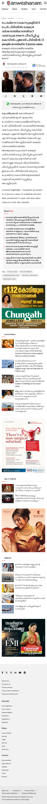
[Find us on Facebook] (2, 672)
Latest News (6, 733)
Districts (11, 18)
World (24, 9)
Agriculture (6, 763)
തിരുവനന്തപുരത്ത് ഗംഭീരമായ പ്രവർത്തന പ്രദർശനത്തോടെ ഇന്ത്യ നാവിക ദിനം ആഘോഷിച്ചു (30, 577)
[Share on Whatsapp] (6, 96)
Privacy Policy (7, 687)
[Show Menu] (3, 3)
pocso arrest (26, 272)
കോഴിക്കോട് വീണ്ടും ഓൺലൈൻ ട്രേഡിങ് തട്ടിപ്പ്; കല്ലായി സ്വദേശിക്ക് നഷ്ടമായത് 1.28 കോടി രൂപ (22, 240)
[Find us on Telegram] (25, 672)
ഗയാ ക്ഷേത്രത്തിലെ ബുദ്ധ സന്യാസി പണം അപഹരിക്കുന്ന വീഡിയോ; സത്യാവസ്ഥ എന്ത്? (28, 487)
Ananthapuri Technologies (21, 799)
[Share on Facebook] (15, 96)
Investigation (7, 706)
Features (5, 716)
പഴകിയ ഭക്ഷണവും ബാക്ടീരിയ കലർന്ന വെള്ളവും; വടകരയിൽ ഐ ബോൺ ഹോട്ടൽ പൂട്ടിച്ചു (22, 231)
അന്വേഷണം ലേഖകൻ (16, 64)
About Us (5, 681)
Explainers (6, 719)
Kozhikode (19, 18)
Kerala (5, 9)
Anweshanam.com (11, 275)
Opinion (5, 722)
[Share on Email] (41, 96)
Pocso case (12, 272)
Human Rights (7, 712)
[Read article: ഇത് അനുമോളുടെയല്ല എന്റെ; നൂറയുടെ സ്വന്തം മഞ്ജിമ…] (8, 567)
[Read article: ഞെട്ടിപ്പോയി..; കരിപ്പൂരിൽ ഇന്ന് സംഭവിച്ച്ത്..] (8, 609)
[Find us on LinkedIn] (15, 672)
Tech (4, 773)
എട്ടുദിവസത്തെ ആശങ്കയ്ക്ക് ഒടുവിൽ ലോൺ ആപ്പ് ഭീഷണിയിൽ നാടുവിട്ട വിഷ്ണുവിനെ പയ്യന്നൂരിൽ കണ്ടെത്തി (23, 260)
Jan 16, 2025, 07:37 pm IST (16, 67)
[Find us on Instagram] (11, 672)
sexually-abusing (29, 275)
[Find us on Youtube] (20, 672)
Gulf (34, 9)
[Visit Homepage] (24, 3)
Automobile (6, 760)
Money (4, 776)
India (14, 9)
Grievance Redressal (10, 694)
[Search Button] (45, 3)
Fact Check (6, 709)
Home (4, 18)
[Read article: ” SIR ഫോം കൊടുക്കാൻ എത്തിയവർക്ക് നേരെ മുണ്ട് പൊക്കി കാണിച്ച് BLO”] (8, 598)
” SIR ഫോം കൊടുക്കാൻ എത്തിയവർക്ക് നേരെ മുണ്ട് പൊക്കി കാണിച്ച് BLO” (30, 598)
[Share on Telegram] (32, 96)
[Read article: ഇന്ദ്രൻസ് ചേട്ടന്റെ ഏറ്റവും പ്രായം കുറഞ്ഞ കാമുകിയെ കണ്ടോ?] (8, 588)
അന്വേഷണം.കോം (9, 279)
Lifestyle (5, 770)
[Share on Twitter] (23, 96)
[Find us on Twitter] (7, 672)
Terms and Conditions (10, 691)
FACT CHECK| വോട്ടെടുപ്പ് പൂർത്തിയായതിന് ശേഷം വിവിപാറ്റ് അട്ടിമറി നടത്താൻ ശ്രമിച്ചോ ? (29, 498)
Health (4, 767)
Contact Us (6, 684)
